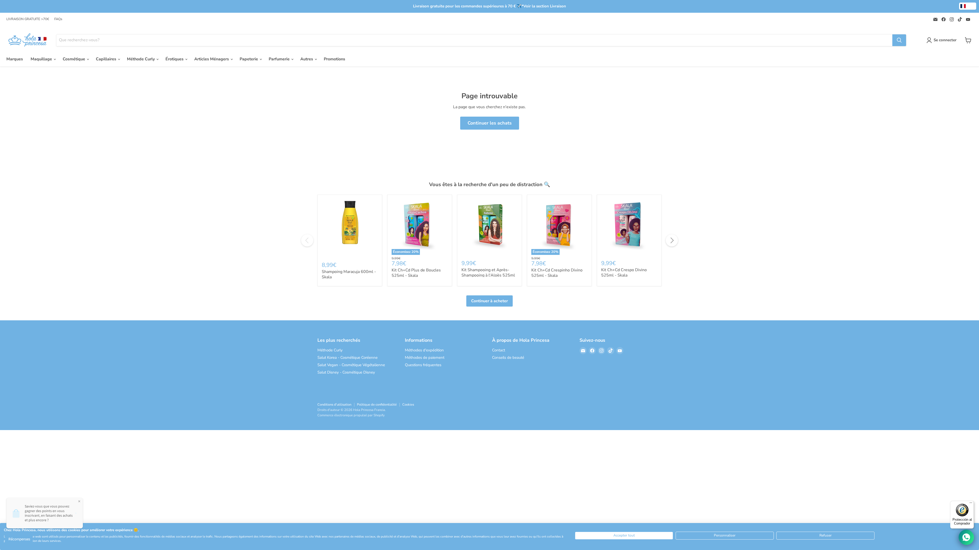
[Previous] (307, 240)
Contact (498, 350)
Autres (307, 59)
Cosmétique (74, 59)
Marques (14, 59)
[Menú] (971, 504)
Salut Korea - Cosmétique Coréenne (347, 357)
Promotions (334, 59)
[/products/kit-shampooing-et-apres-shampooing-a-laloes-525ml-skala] (489, 227)
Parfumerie (280, 59)
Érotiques (175, 59)
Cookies (408, 404)
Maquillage (42, 59)
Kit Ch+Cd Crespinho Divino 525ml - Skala (557, 272)
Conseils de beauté (508, 357)
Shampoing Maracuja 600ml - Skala (349, 274)
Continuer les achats (490, 123)
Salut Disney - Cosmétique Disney (346, 372)
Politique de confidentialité (377, 404)
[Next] (672, 240)
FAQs (58, 19)
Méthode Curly (141, 59)
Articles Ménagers (212, 59)
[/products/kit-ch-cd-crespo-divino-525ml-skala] (629, 227)
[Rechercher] (899, 40)
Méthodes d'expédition (424, 350)
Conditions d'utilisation (334, 404)
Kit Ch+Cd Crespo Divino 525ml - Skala (624, 272)
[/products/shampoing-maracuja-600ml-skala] (350, 228)
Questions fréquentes (423, 364)
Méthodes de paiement (424, 357)
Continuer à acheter (489, 301)
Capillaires (106, 59)
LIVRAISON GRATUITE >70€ (27, 19)
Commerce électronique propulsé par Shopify (351, 415)
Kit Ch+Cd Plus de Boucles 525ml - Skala (416, 272)
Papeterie (249, 59)
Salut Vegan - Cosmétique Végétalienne (351, 364)
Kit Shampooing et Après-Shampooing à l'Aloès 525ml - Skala (488, 275)
